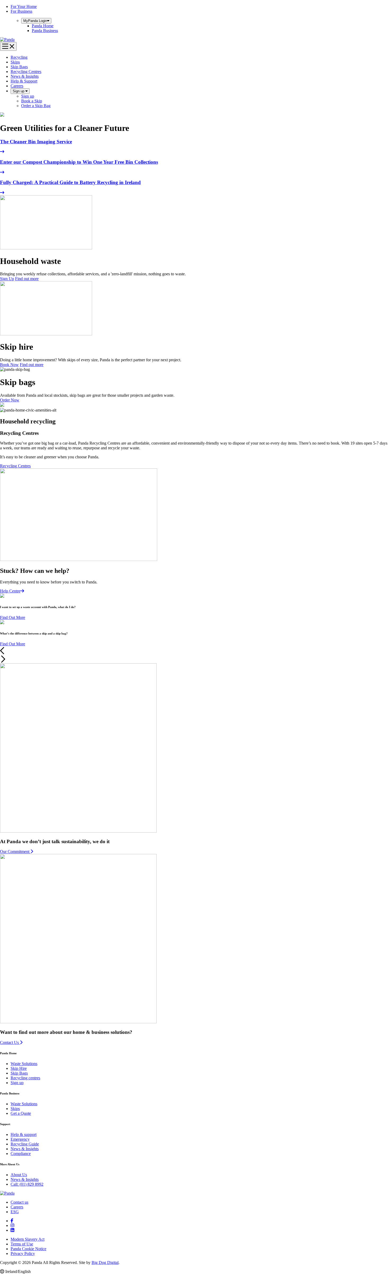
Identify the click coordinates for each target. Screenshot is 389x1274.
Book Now (9, 364)
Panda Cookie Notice (28, 1248)
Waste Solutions (24, 1063)
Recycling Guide (25, 1144)
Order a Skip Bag (36, 105)
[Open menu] (8, 46)
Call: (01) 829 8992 (27, 1184)
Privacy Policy (23, 1253)
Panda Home (42, 26)
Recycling (19, 57)
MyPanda (35, 21)
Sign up (19, 91)
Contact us (19, 1202)
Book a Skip (31, 101)
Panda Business (45, 30)
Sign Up (7, 278)
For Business (21, 11)
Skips (15, 62)
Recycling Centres (26, 71)
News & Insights (25, 76)
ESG (15, 1211)
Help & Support (24, 81)
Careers (17, 86)
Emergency (20, 1139)
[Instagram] (12, 1225)
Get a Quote (21, 1113)
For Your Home (24, 6)
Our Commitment (15, 851)
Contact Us (10, 1042)
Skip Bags (19, 67)
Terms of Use (22, 1244)
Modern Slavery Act (27, 1239)
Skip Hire (19, 1068)
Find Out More (12, 617)
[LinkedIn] (12, 1230)
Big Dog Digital (105, 1262)
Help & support (24, 1134)
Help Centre (10, 591)
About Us (19, 1174)
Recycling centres (25, 1078)
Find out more (27, 278)
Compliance (21, 1153)
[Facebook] (12, 1220)
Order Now (9, 400)
